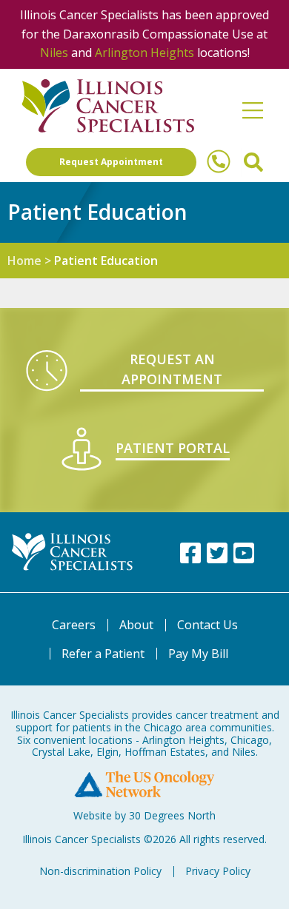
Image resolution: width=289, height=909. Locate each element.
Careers (74, 625)
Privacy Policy (217, 871)
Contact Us (207, 625)
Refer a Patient (103, 653)
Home (24, 260)
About (136, 625)
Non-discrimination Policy (100, 871)
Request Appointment (111, 161)
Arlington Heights (144, 52)
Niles (54, 52)
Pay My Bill (198, 653)
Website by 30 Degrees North (144, 815)
